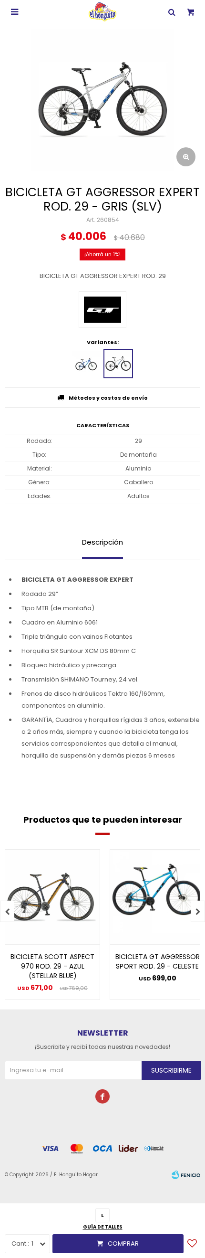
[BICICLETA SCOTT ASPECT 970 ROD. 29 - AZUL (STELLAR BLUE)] (52, 896)
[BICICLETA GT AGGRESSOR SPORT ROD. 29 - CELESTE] (157, 896)
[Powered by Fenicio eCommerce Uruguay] (186, 1175)
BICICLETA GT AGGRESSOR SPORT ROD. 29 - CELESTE (157, 961)
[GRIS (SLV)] (118, 363)
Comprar (123, 1243)
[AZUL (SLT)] (86, 363)
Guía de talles (103, 1226)
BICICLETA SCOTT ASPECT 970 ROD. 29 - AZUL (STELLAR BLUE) (52, 966)
